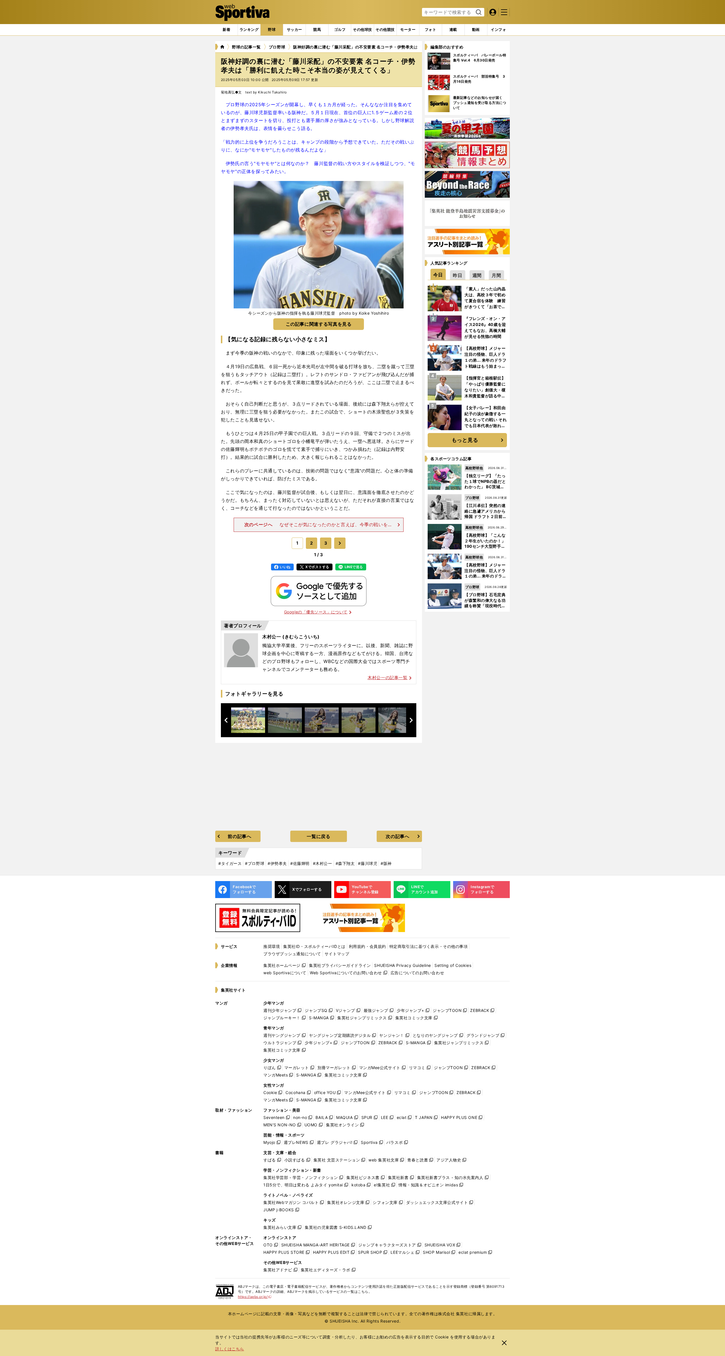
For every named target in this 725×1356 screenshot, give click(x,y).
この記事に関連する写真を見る (319, 324)
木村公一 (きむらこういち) (291, 636)
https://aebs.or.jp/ (255, 1297)
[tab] (272, 29)
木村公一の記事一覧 (387, 677)
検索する (478, 12)
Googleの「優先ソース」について (315, 611)
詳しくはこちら (229, 1348)
